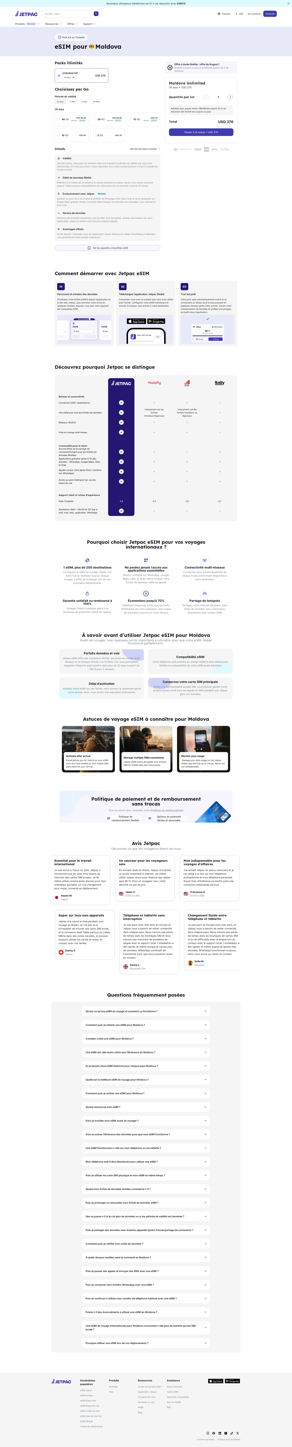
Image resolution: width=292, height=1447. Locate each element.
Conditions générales (206, 1439)
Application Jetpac (147, 1391)
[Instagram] (207, 1433)
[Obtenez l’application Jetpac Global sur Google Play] (232, 1381)
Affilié (140, 1407)
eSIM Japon (86, 1390)
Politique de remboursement (167, 810)
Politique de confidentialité (229, 1439)
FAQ (169, 1407)
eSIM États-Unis (88, 1400)
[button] (81, 75)
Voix (111, 1391)
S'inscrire (270, 13)
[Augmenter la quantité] (230, 97)
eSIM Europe (86, 1395)
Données (113, 1386)
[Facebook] (213, 1433)
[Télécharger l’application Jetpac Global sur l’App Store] (216, 1381)
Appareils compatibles (178, 1397)
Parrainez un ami (146, 1402)
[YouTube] (225, 1433)
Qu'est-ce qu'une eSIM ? (150, 1386)
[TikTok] (231, 1433)
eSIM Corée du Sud (89, 1411)
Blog (140, 1412)
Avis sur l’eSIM (174, 1402)
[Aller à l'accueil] (26, 13)
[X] (237, 1433)
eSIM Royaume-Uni (89, 1405)
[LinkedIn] (219, 1433)
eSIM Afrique (86, 1421)
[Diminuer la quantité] (206, 97)
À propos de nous (146, 1397)
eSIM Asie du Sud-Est (91, 1416)
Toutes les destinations (91, 1426)
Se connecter (254, 13)
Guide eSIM (172, 1391)
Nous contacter (174, 1386)
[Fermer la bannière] (288, 3)
